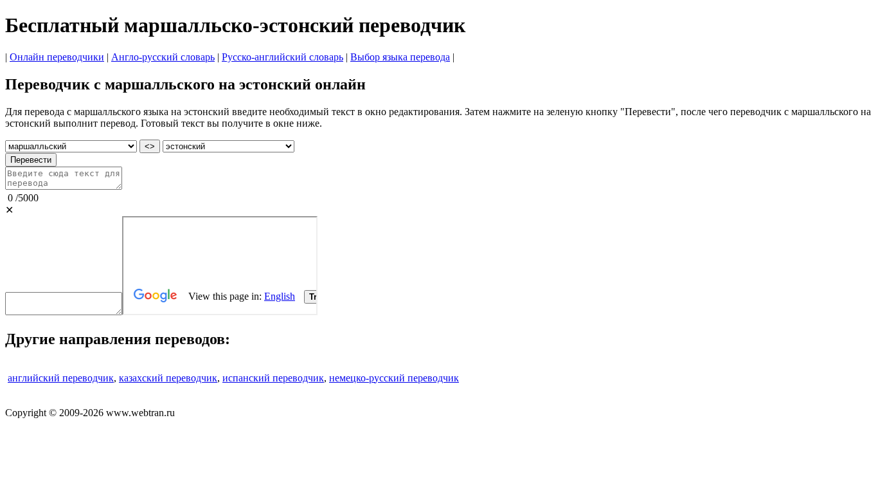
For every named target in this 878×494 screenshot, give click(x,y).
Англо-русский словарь (163, 56)
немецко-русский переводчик (394, 377)
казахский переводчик (168, 377)
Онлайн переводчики (57, 56)
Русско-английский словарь (282, 56)
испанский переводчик (273, 377)
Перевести (30, 160)
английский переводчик (61, 377)
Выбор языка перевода (400, 56)
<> (150, 146)
